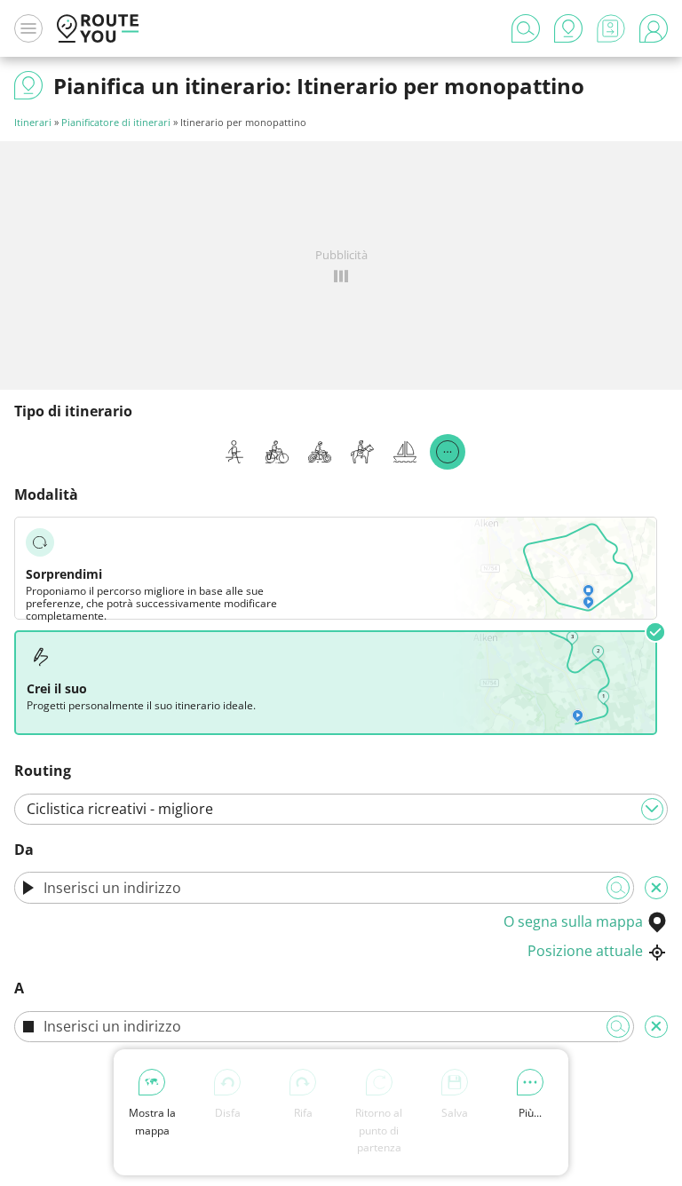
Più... (530, 1112)
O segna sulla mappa (573, 921)
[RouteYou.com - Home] (98, 28)
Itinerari (33, 122)
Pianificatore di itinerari (115, 122)
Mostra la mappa (152, 1121)
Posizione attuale (585, 951)
